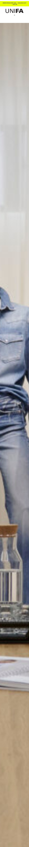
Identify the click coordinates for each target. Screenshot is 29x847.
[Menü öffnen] (14, 15)
